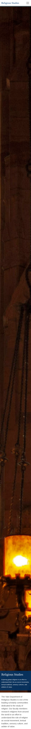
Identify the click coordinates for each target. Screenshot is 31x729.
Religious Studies (10, 3)
